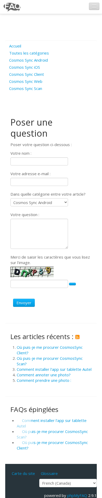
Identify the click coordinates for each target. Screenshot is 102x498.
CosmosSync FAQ (12, 7)
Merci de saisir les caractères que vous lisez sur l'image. (50, 259)
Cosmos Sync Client (26, 74)
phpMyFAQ (77, 495)
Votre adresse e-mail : (30, 173)
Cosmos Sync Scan (25, 88)
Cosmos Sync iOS (24, 67)
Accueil (15, 46)
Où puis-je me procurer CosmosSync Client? (52, 445)
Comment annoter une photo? (44, 374)
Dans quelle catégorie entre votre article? (48, 194)
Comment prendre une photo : (44, 380)
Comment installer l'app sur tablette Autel (54, 369)
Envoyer (23, 302)
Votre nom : (20, 153)
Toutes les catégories (29, 53)
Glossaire (49, 473)
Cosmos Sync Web (25, 81)
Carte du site (23, 473)
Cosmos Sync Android (28, 60)
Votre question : (24, 214)
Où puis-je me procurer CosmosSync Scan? (52, 434)
